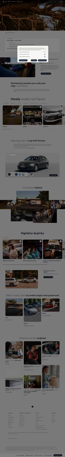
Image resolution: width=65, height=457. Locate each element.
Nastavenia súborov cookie (23, 60)
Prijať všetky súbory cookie (42, 60)
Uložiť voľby (34, 60)
